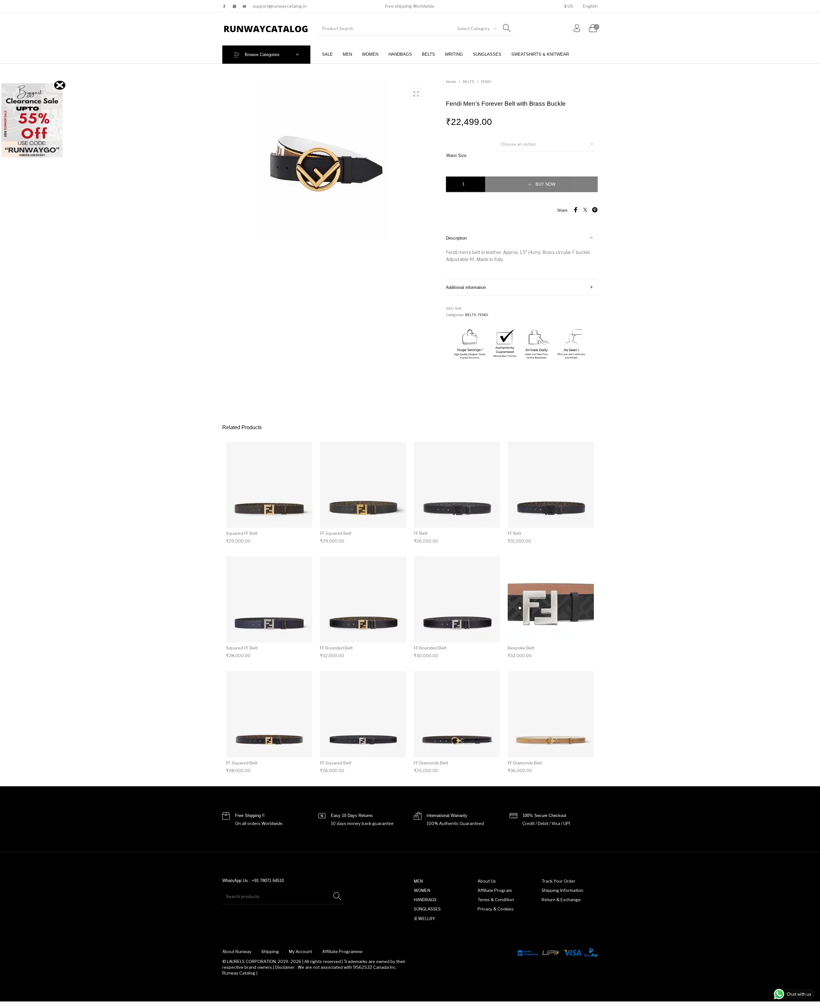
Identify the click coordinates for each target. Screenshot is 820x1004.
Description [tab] (456, 238)
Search (337, 896)
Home (451, 81)
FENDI (486, 81)
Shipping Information (562, 890)
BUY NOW (545, 184)
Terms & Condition (496, 899)
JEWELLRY (424, 918)
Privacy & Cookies (495, 908)
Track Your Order (558, 881)
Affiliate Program (495, 890)
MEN (418, 881)
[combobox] (476, 28)
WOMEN (422, 890)
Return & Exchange (561, 899)
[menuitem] (568, 6)
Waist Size (456, 155)
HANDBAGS (425, 899)
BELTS (468, 81)
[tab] (522, 254)
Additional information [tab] (466, 287)
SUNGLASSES (427, 908)
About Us (487, 881)
